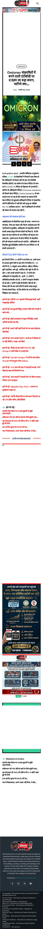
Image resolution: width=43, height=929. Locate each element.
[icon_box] (8, 407)
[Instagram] (18, 883)
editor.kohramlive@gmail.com (25, 878)
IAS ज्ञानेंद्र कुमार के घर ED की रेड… (15, 427)
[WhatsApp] (29, 164)
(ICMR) (10, 176)
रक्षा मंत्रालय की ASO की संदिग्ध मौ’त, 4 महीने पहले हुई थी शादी (20, 422)
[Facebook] (13, 164)
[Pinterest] (24, 164)
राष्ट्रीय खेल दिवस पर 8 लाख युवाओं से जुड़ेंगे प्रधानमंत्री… (17, 412)
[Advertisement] (21, 39)
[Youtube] (30, 883)
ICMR (24, 696)
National (21, 66)
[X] (19, 164)
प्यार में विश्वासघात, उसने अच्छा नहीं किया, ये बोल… (19, 431)
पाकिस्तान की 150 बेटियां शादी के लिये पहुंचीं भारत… (20, 417)
